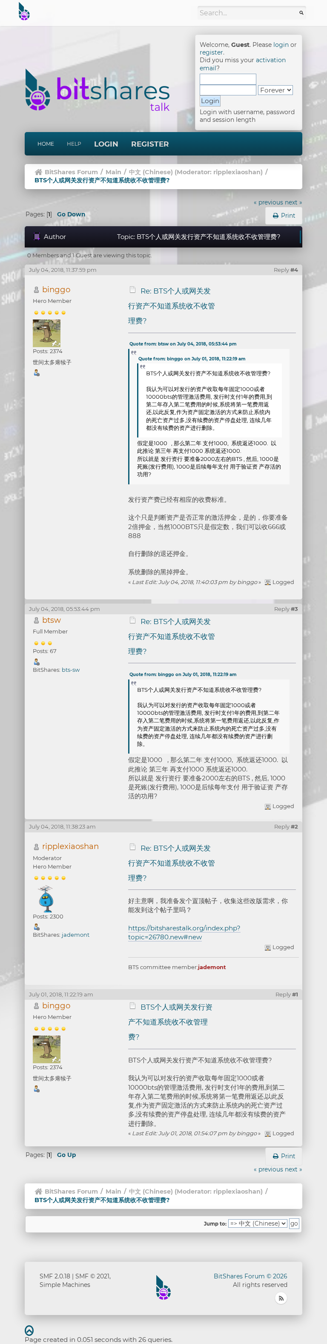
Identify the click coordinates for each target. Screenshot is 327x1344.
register (211, 52)
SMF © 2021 (92, 1276)
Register (150, 144)
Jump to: (215, 1224)
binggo (56, 289)
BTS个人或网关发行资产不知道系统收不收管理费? (170, 1022)
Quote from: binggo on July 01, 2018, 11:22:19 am (191, 359)
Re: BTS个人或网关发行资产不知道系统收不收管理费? (171, 306)
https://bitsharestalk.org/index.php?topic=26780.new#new (184, 932)
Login (106, 144)
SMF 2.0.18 (55, 1276)
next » (293, 202)
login (281, 45)
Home (45, 144)
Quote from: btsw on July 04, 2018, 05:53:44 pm (182, 344)
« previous (268, 202)
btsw (51, 620)
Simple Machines (65, 1285)
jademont (75, 934)
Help (74, 144)
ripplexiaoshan (237, 172)
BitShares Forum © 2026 (250, 1276)
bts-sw (71, 669)
